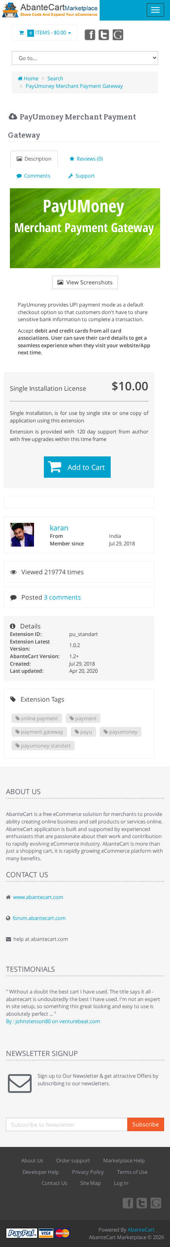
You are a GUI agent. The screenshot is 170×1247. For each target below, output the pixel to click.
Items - (48, 32)
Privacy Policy (88, 1171)
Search (55, 78)
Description (36, 158)
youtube (119, 34)
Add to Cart (86, 467)
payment (85, 718)
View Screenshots (88, 282)
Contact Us (54, 1182)
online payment (39, 718)
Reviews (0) (88, 158)
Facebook (89, 34)
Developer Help (41, 1171)
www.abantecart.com (38, 897)
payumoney (123, 731)
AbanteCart (141, 1229)
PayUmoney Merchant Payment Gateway (74, 85)
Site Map (90, 1182)
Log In (121, 1182)
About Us (32, 1160)
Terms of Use (132, 1171)
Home (30, 78)
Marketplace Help (124, 1160)
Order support (73, 1160)
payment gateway (41, 731)
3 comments (62, 597)
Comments (36, 175)
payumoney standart (45, 745)
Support (84, 175)
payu (85, 731)
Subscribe (145, 1124)
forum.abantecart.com (39, 918)
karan (59, 527)
